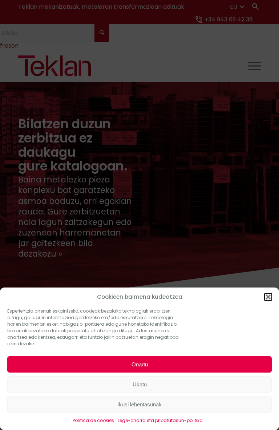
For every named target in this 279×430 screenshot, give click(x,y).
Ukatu (140, 384)
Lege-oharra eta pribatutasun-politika (160, 420)
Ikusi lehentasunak (139, 404)
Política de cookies (93, 420)
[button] (268, 297)
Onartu (140, 364)
